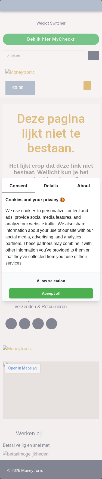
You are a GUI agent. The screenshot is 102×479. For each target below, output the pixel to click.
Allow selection (51, 281)
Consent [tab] (18, 186)
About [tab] (83, 186)
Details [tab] (51, 186)
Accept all (51, 293)
